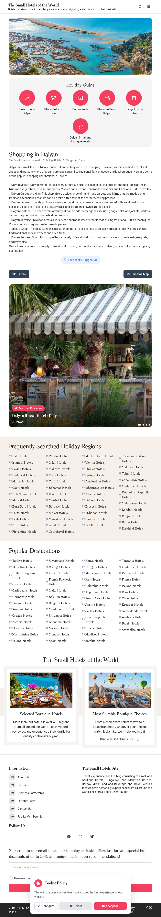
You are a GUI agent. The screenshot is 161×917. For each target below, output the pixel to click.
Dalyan (19, 422)
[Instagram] (80, 836)
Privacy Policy (130, 909)
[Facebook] (69, 836)
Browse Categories (117, 739)
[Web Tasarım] (148, 910)
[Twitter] (92, 836)
